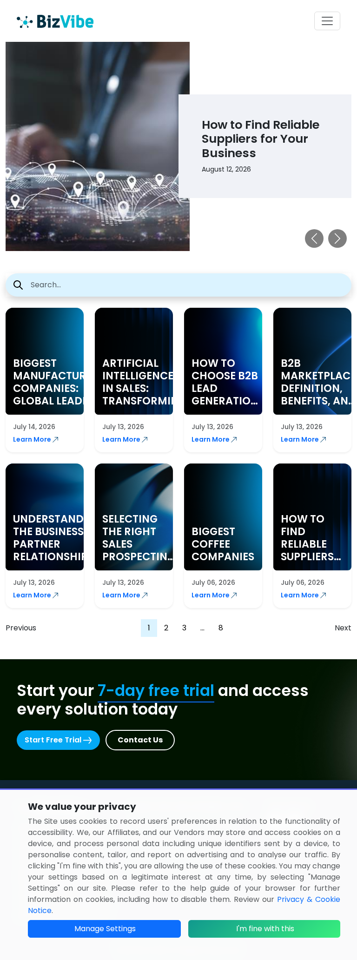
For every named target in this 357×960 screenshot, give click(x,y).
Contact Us (140, 740)
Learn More (33, 439)
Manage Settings (105, 928)
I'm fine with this (265, 928)
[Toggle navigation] (327, 21)
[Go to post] (165, 145)
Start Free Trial (54, 740)
